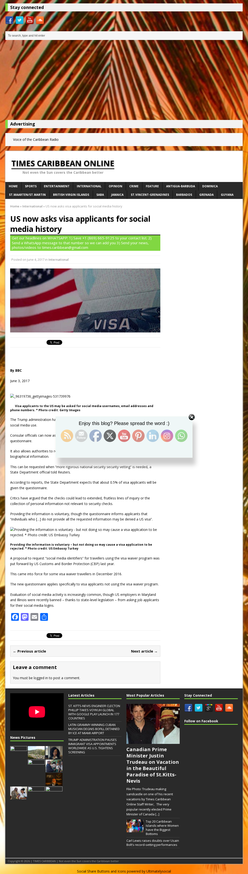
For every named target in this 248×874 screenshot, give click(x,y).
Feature (152, 186)
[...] (157, 814)
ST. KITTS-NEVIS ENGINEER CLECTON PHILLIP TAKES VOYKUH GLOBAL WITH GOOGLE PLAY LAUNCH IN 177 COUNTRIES (94, 712)
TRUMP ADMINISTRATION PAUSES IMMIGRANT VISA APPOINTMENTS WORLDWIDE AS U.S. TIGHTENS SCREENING (92, 746)
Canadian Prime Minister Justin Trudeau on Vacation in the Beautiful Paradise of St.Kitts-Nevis (152, 765)
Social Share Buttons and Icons (101, 871)
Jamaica (117, 195)
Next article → (144, 651)
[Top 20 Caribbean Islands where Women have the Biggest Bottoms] (134, 829)
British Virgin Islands (71, 195)
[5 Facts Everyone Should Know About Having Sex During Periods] (54, 797)
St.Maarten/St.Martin (27, 195)
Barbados (184, 195)
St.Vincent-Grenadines (150, 195)
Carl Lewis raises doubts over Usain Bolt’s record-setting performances (152, 842)
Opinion (115, 186)
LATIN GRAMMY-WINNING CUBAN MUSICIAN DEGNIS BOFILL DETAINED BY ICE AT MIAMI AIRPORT (94, 729)
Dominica (210, 186)
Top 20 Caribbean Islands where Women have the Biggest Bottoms (162, 827)
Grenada (206, 195)
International (89, 186)
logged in (41, 678)
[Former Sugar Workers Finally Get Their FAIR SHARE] (18, 756)
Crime (134, 186)
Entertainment (57, 186)
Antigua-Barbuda (180, 186)
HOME (13, 186)
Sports (31, 186)
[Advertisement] (124, 81)
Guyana (227, 195)
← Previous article (29, 651)
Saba (100, 195)
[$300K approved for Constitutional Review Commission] (36, 756)
